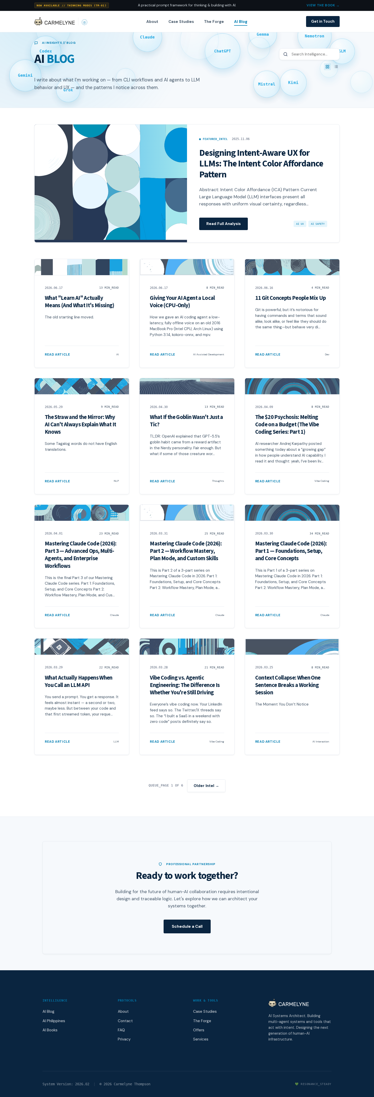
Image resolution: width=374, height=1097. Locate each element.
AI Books (49, 1030)
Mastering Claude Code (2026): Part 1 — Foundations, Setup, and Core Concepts (291, 551)
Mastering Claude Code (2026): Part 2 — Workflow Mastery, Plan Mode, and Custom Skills (186, 551)
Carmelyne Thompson (132, 1084)
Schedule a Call (187, 926)
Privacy (124, 1039)
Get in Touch (323, 21)
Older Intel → (206, 785)
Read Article (57, 354)
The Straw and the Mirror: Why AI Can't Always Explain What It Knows (80, 424)
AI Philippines (53, 1020)
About (152, 21)
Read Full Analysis (223, 223)
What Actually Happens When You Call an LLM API (78, 681)
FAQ (121, 1030)
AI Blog (240, 21)
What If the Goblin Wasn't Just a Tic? (186, 421)
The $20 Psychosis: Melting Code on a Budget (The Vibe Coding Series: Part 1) (287, 424)
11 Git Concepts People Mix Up (290, 298)
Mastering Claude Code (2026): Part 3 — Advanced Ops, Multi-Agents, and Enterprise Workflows (81, 555)
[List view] (336, 66)
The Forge (214, 21)
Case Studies (181, 21)
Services (200, 1039)
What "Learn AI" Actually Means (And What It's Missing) (79, 302)
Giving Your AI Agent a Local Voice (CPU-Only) (182, 302)
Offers (198, 1030)
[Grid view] (327, 66)
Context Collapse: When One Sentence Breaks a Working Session (288, 685)
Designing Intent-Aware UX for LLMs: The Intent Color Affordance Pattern (261, 164)
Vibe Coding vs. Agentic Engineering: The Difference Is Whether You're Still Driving (185, 685)
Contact (125, 1020)
